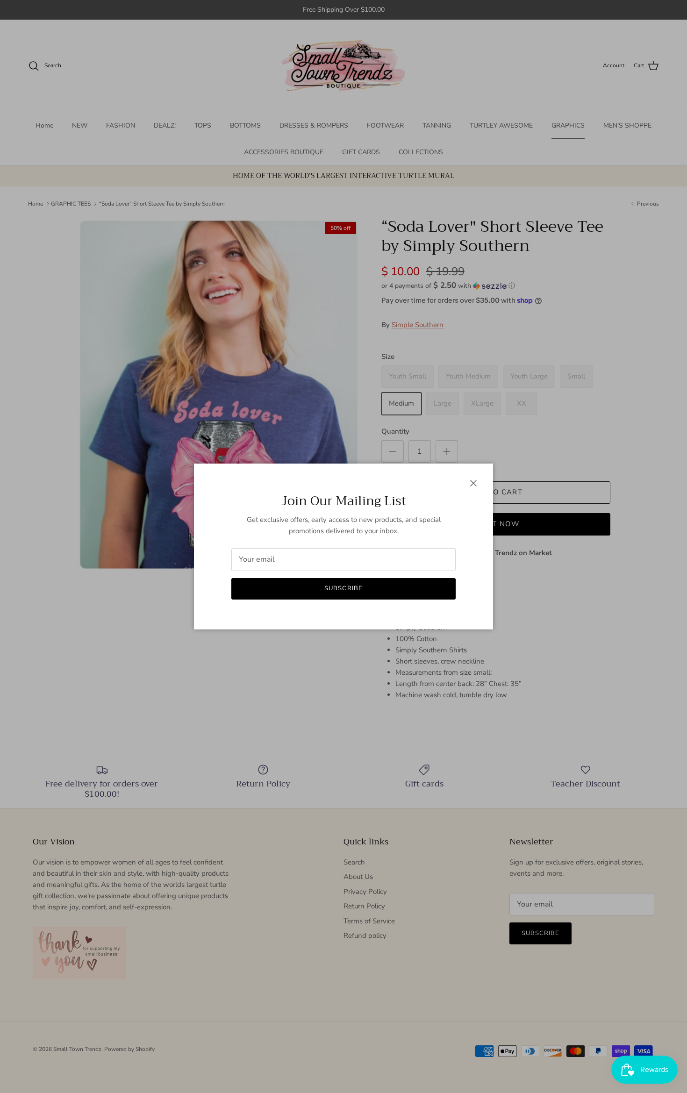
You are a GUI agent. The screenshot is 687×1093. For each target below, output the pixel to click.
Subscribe (343, 588)
